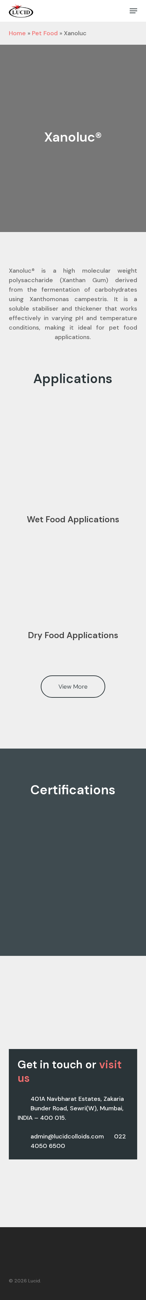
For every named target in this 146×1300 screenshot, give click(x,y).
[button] (133, 10)
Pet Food (45, 33)
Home (17, 33)
